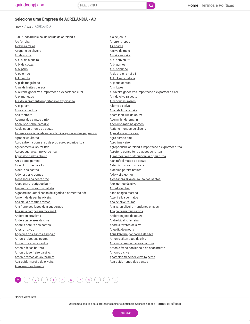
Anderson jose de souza (126, 216)
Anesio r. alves (24, 229)
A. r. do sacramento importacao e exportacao (45, 101)
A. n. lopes (116, 87)
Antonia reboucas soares (31, 238)
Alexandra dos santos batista (34, 188)
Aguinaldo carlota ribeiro (31, 156)
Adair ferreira (23, 115)
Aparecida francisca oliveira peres (132, 257)
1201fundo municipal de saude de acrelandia (45, 37)
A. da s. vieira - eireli (123, 73)
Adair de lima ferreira (123, 110)
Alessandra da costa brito (32, 179)
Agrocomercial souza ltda (32, 147)
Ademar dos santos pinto (32, 119)
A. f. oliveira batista (122, 78)
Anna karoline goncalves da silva (131, 234)
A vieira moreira (120, 55)
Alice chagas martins (124, 193)
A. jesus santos (120, 83)
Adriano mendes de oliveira (128, 128)
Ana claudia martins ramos (33, 202)
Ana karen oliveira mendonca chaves (134, 206)
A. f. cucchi (22, 78)
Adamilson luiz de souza (126, 115)
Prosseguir (125, 313)
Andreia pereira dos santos (33, 225)
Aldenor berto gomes (29, 174)
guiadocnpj (30, 4)
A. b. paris (21, 69)
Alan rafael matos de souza (128, 161)
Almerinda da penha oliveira (33, 197)
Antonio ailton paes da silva (128, 238)
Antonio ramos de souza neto (34, 257)
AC (29, 27)
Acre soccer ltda (26, 110)
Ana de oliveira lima (122, 202)
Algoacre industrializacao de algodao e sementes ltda (51, 193)
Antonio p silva (119, 252)
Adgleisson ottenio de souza (34, 128)
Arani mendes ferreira (29, 266)
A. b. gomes (118, 64)
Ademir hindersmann (124, 119)
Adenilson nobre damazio (32, 124)
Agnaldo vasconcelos (124, 133)
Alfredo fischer (120, 188)
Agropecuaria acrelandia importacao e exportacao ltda (146, 147)
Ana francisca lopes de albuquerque (39, 206)
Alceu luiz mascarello (29, 165)
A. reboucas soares (123, 101)
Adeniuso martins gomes (127, 124)
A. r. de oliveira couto (123, 96)
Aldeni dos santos (27, 170)
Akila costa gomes (27, 161)
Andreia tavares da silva (125, 225)
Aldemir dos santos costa (127, 165)
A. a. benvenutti (120, 60)
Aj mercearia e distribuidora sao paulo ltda (138, 156)
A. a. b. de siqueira (27, 60)
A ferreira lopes (120, 41)
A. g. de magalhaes (27, 83)
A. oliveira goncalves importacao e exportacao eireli (49, 92)
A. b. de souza (24, 64)
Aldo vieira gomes (122, 174)
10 (106, 280)
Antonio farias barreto (29, 248)
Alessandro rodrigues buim (33, 183)
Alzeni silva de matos (124, 197)
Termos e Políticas (168, 303)
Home (19, 27)
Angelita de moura (122, 229)
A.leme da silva (120, 105)
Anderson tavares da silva (32, 220)
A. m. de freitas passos (30, 87)
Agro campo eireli (121, 138)
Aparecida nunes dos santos (129, 261)
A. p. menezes (24, 96)
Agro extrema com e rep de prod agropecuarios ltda (49, 142)
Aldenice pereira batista (125, 170)
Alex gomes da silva (123, 183)
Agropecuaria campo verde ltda (36, 151)
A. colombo (22, 73)
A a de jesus (118, 37)
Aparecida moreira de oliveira (34, 261)
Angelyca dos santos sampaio (35, 234)
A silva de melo (120, 50)
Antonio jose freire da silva (33, 252)
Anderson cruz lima (28, 216)
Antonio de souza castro (31, 243)
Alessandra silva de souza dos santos (135, 179)
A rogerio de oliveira (28, 50)
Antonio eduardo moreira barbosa (132, 243)
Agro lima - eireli (120, 142)
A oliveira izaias (25, 46)
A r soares (116, 46)
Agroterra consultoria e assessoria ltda (136, 151)
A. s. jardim (22, 105)
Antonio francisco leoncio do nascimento (137, 248)
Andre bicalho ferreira (124, 220)
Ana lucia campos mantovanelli (35, 211)
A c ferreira (22, 41)
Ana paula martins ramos (126, 211)
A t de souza (23, 55)
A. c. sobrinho (119, 69)
